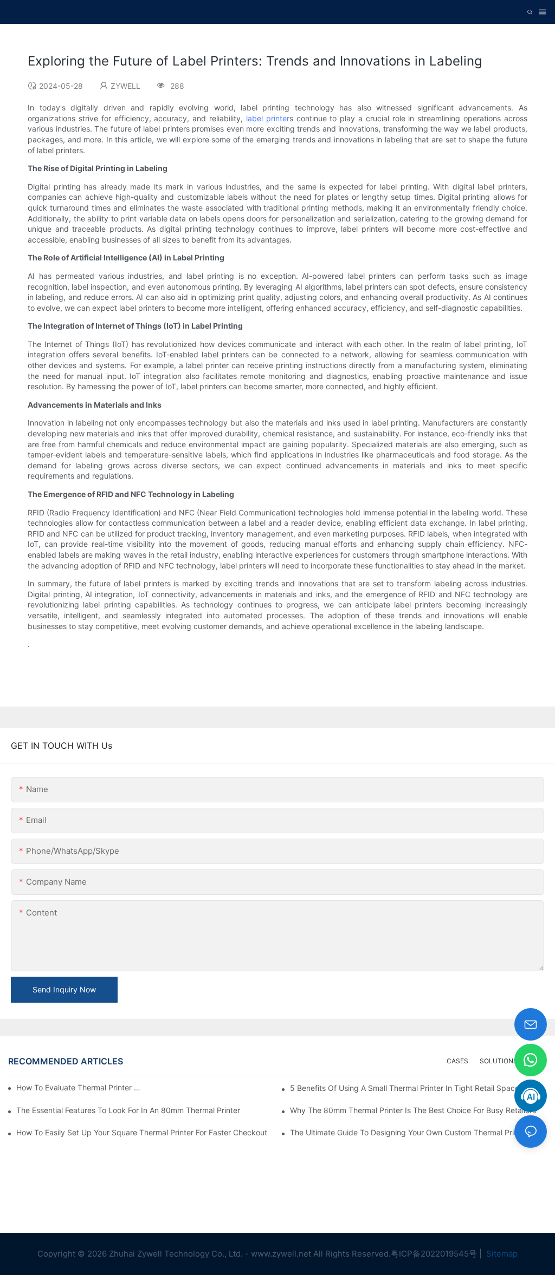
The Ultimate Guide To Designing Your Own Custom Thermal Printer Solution (418, 1132)
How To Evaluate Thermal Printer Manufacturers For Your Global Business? (79, 1087)
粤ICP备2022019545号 (434, 1253)
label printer (267, 118)
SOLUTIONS (499, 1061)
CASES (457, 1061)
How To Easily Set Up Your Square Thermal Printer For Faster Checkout (141, 1132)
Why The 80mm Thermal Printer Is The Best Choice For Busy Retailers (413, 1110)
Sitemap (501, 1253)
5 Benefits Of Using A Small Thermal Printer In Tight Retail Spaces (406, 1088)
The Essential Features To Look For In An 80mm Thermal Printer (128, 1110)
